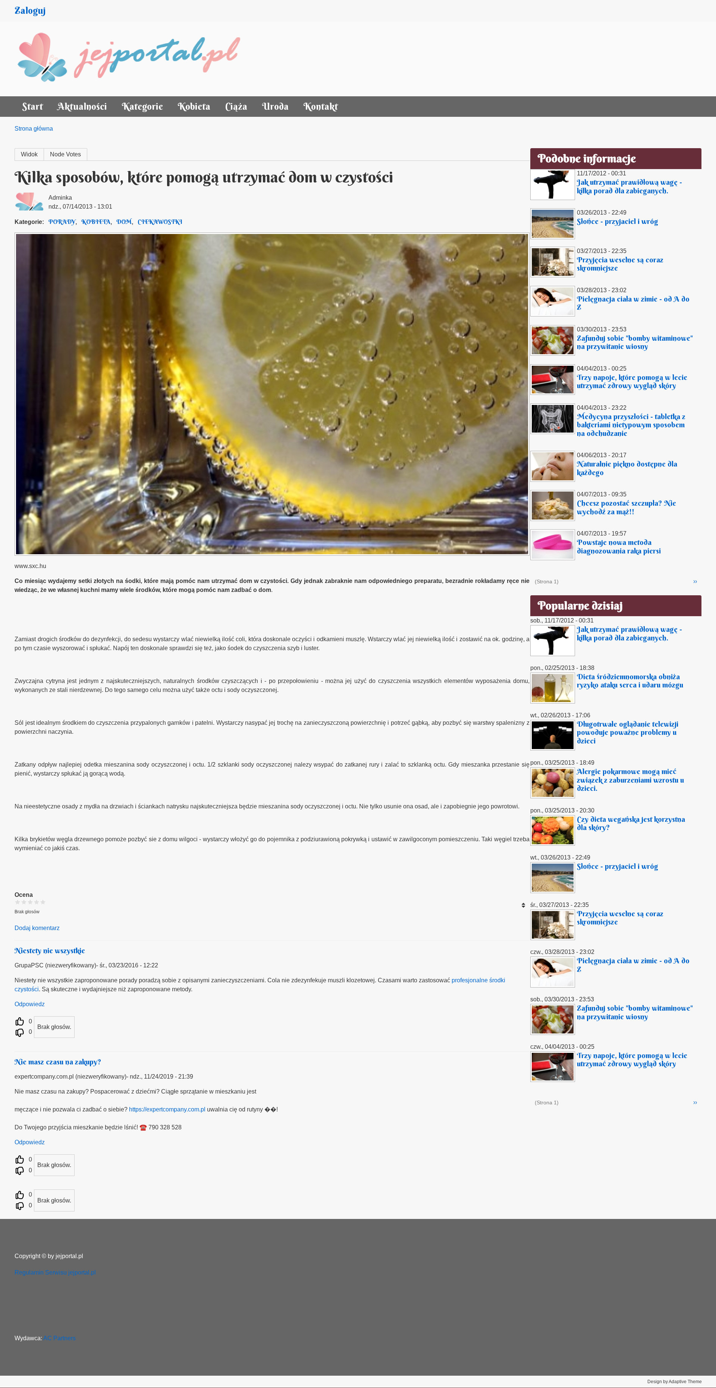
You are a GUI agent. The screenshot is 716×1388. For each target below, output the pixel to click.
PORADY (61, 221)
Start (32, 106)
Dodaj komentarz (37, 928)
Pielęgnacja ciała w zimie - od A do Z (633, 303)
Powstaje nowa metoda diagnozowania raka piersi (619, 546)
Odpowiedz (30, 1004)
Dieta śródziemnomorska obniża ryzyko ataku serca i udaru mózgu (630, 681)
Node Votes (65, 154)
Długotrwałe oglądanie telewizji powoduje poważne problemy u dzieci (627, 732)
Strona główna (34, 128)
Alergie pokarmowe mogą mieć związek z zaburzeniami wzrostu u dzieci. (630, 780)
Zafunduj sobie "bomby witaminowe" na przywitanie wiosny (635, 342)
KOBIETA (95, 221)
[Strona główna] (137, 59)
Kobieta (194, 106)
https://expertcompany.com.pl (167, 1109)
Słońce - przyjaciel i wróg (617, 221)
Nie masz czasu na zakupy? (58, 1061)
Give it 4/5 (37, 902)
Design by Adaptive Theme (674, 1381)
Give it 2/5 (24, 902)
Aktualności (82, 106)
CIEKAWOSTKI (160, 221)
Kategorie (142, 106)
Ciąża (236, 106)
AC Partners (59, 1338)
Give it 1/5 (18, 902)
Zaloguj (30, 10)
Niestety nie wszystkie (50, 950)
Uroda (275, 106)
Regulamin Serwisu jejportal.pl (55, 1272)
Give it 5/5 (43, 902)
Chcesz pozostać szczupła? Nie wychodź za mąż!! (626, 507)
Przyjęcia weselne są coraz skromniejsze (620, 264)
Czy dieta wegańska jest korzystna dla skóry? (631, 823)
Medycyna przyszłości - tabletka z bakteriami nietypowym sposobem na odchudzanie (631, 425)
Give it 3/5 (30, 902)
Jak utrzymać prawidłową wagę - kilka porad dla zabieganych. (629, 186)
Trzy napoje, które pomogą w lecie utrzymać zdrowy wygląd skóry (632, 381)
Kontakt (321, 106)
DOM (124, 221)
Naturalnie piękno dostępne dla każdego (627, 468)
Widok (29, 154)
